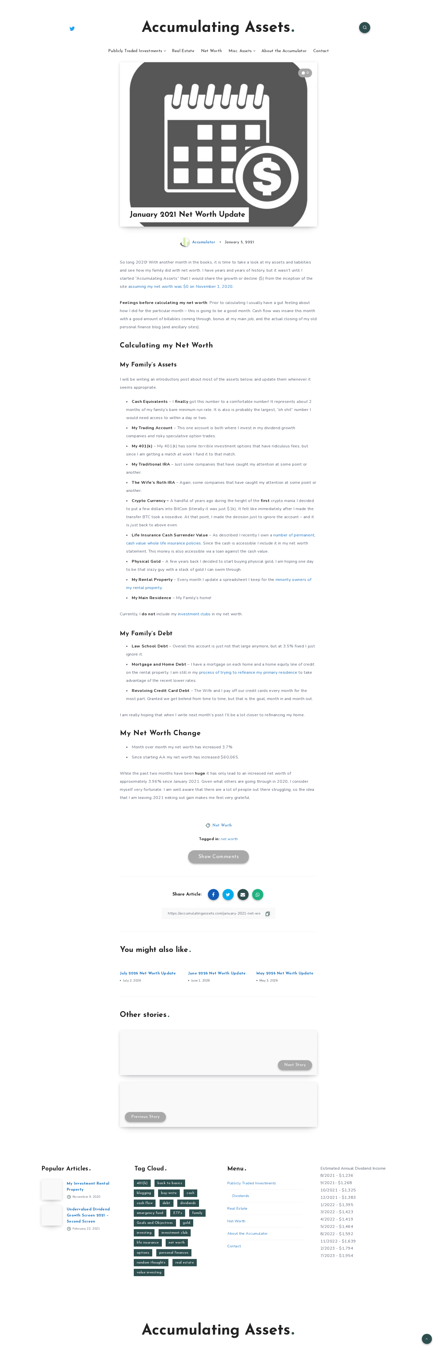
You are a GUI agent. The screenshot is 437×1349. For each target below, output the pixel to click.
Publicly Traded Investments (135, 51)
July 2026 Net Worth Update (148, 973)
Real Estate (183, 51)
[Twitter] (72, 28)
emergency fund (150, 1213)
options (143, 1253)
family (197, 1213)
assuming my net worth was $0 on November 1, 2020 (180, 286)
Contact (321, 51)
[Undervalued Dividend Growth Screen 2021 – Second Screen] (51, 1215)
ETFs (177, 1213)
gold (186, 1223)
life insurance (148, 1243)
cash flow (145, 1203)
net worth (229, 839)
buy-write (169, 1193)
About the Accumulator (284, 51)
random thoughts (151, 1263)
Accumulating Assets (216, 28)
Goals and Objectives (155, 1223)
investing (144, 1233)
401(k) (142, 1183)
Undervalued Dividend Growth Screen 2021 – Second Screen (88, 1216)
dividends (188, 1203)
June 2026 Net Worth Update (217, 973)
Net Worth (211, 51)
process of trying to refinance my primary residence (248, 672)
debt (166, 1203)
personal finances (174, 1253)
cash (190, 1193)
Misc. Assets (240, 51)
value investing (149, 1272)
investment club (175, 1233)
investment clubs (194, 614)
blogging (144, 1193)
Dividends (240, 1195)
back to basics (170, 1183)
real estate (185, 1263)
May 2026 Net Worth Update (284, 973)
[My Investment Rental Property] (51, 1190)
